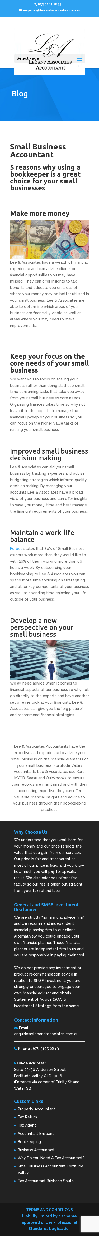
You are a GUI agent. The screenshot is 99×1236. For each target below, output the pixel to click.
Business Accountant (36, 1150)
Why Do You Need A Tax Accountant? (51, 1158)
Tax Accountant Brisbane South (46, 1181)
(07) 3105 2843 (46, 1048)
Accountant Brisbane (36, 1133)
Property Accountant (36, 1109)
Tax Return (27, 1117)
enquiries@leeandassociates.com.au (46, 1034)
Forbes (16, 548)
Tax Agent (27, 1125)
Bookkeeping (29, 1142)
